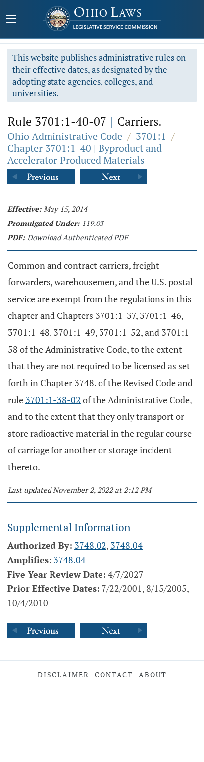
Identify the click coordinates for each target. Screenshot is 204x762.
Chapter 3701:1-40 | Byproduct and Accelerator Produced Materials (84, 154)
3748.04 (126, 545)
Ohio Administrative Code (64, 136)
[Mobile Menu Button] (11, 20)
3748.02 (90, 545)
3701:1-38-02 (53, 399)
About (153, 674)
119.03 (92, 223)
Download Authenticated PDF (77, 237)
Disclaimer (63, 674)
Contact (114, 674)
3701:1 (151, 136)
